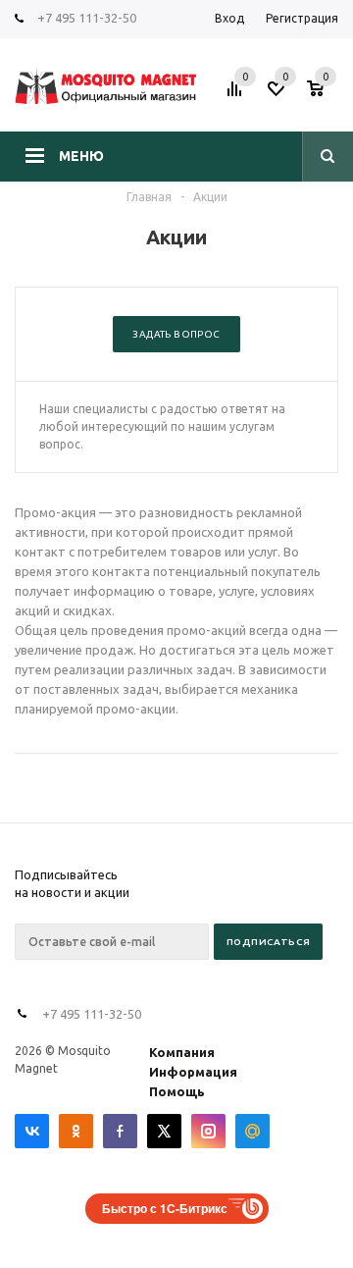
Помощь (177, 1091)
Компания (182, 1052)
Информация (193, 1072)
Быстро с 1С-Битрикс (164, 1208)
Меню (81, 156)
